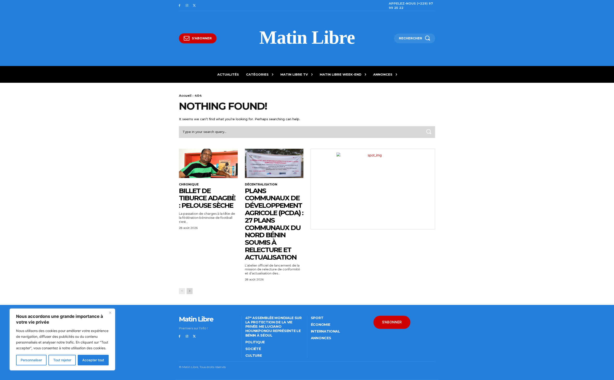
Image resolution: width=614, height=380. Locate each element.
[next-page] (190, 291)
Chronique (189, 184)
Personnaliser (31, 360)
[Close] (110, 312)
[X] (194, 5)
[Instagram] (186, 5)
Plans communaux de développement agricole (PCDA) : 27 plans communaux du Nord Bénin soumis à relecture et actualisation (274, 224)
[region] (62, 339)
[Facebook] (179, 5)
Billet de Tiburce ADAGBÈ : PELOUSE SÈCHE (207, 198)
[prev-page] (182, 291)
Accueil (185, 95)
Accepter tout (93, 360)
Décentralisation (261, 184)
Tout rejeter (62, 360)
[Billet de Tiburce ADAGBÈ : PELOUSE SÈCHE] (208, 163)
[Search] (428, 132)
